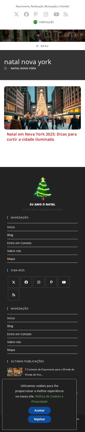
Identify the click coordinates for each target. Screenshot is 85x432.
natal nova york (23, 68)
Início (11, 227)
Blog (10, 235)
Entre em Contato (19, 243)
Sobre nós (14, 251)
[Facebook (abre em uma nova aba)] (26, 14)
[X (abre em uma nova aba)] (16, 14)
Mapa (11, 259)
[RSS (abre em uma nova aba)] (65, 14)
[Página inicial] (5, 68)
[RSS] (13, 294)
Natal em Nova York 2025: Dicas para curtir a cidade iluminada (42, 137)
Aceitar (39, 410)
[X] (13, 282)
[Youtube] (64, 282)
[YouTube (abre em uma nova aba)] (56, 14)
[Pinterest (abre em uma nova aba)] (36, 14)
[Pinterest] (51, 282)
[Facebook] (26, 282)
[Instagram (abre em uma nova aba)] (45, 14)
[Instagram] (38, 282)
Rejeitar (39, 419)
